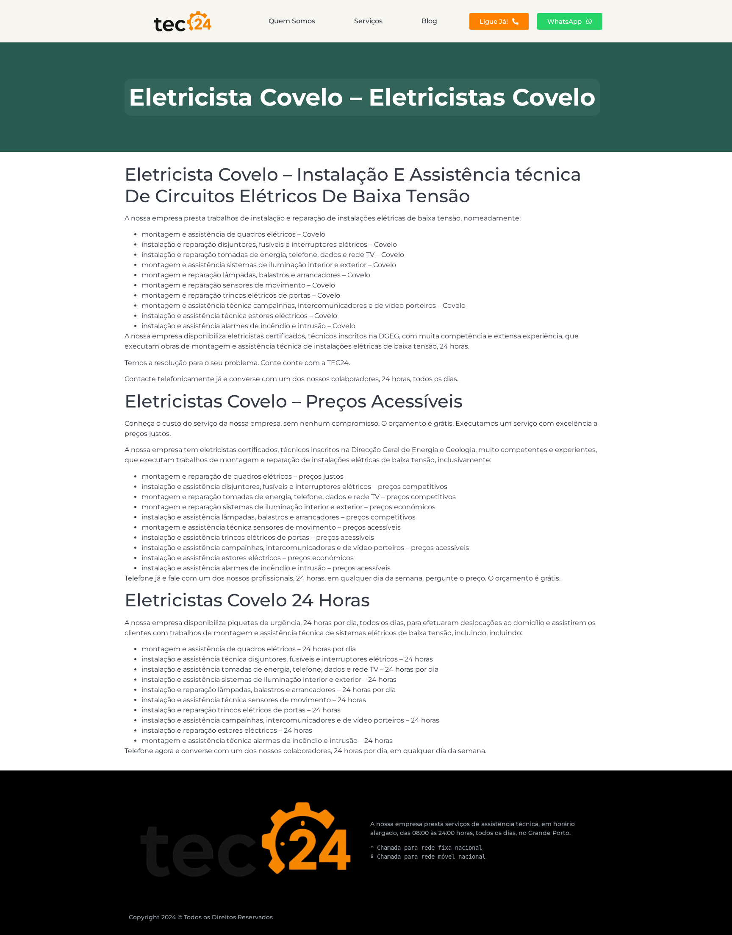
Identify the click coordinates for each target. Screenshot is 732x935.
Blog (429, 21)
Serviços (368, 21)
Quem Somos (292, 21)
